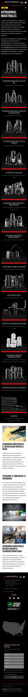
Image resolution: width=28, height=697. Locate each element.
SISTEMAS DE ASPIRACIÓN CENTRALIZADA (14, 324)
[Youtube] (18, 598)
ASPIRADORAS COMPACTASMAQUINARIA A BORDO (14, 356)
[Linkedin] (10, 598)
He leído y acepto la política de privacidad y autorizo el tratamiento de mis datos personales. (13, 672)
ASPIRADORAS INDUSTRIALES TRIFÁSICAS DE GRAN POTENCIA (14, 112)
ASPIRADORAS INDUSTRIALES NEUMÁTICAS (14, 388)
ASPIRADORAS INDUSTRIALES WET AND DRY (14, 82)
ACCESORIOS (14, 416)
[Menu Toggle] (26, 8)
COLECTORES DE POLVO (14, 295)
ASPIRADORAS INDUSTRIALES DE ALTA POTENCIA (14, 142)
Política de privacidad (8, 686)
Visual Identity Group (20, 691)
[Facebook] (14, 598)
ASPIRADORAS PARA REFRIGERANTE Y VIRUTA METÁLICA (14, 204)
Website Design (6, 691)
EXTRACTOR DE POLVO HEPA (14, 173)
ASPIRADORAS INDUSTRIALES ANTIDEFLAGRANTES (14, 236)
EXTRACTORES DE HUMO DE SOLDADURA (14, 267)
